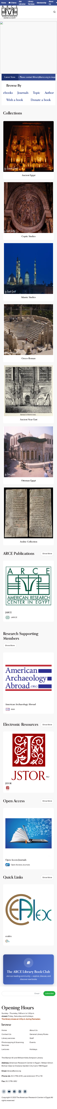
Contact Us (6, 1034)
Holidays (33, 1049)
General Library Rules (39, 1034)
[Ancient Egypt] (28, 150)
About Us (34, 1030)
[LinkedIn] (25, 1091)
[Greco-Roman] (28, 333)
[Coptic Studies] (28, 211)
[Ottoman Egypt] (28, 455)
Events (33, 1042)
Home (4, 1030)
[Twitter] (20, 1091)
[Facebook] (14, 1091)
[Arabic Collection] (28, 516)
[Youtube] (9, 1091)
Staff (32, 1038)
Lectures (5, 1049)
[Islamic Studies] (28, 272)
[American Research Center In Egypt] (9, 12)
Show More (47, 553)
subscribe (49, 993)
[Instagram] (4, 1091)
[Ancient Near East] (28, 394)
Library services (8, 1038)
